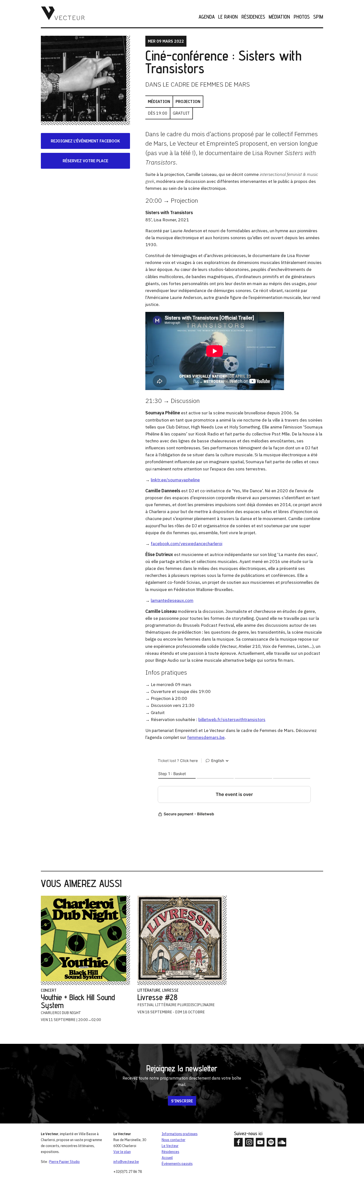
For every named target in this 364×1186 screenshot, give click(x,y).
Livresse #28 (157, 997)
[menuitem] (205, 17)
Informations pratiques (180, 1134)
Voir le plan (122, 1152)
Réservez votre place (85, 160)
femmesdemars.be (206, 737)
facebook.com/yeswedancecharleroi (186, 543)
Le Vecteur (170, 1146)
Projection (188, 101)
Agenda (207, 17)
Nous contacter (173, 1140)
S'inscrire (182, 1100)
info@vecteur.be (126, 1161)
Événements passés (177, 1163)
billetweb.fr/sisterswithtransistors (231, 719)
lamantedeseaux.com (172, 600)
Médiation (279, 17)
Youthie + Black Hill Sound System (78, 1001)
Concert (48, 990)
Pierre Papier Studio (64, 1161)
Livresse (170, 990)
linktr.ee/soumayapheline (175, 480)
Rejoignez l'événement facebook (85, 140)
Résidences (253, 17)
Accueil (167, 1157)
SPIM (318, 17)
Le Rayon (228, 17)
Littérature (148, 990)
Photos (302, 17)
